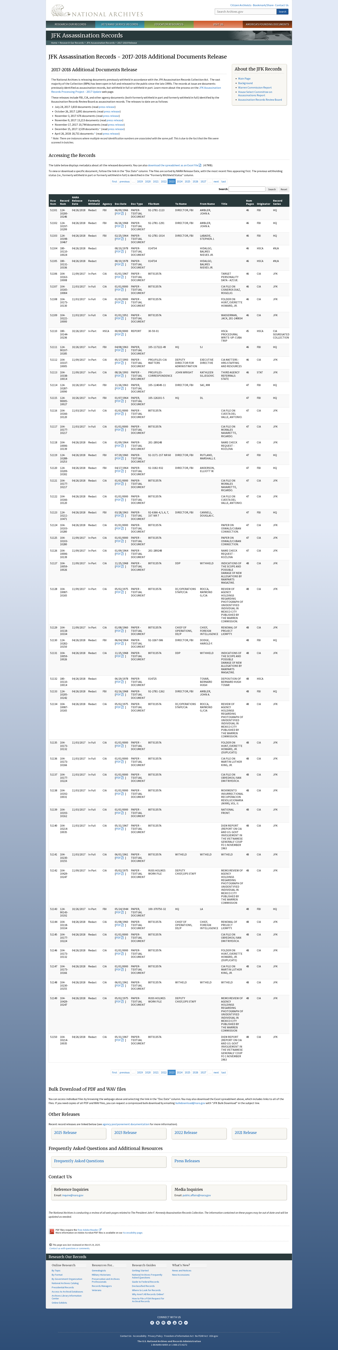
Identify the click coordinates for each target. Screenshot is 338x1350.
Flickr (186, 1323)
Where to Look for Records (146, 1290)
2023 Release (125, 1132)
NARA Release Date (77, 200)
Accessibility (139, 1336)
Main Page (244, 78)
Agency (107, 203)
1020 (148, 181)
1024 (179, 181)
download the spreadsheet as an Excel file (173, 165)
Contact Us (282, 5)
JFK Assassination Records (100, 42)
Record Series (277, 202)
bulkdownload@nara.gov (190, 1103)
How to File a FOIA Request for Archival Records (148, 1300)
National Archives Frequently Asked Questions (147, 1276)
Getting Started (140, 1270)
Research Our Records (70, 24)
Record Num (64, 202)
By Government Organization (67, 1279)
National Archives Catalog (65, 1283)
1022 (164, 181)
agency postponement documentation (125, 1124)
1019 (140, 181)
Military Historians (101, 1274)
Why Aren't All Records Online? (148, 1294)
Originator (263, 203)
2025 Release (65, 1132)
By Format (57, 1274)
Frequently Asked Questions (79, 1161)
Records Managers (102, 1286)
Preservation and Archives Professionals (106, 1280)
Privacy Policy (155, 1336)
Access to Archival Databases (67, 1291)
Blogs (180, 1323)
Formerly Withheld (94, 202)
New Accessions (181, 1274)
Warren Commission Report (255, 87)
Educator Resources (169, 24)
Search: (223, 189)
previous (125, 181)
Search (282, 11)
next (216, 181)
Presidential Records (63, 1287)
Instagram (163, 1323)
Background (245, 83)
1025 (187, 181)
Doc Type (137, 203)
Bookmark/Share (263, 5)
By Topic (56, 1270)
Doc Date (120, 203)
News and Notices (181, 1270)
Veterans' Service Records (119, 24)
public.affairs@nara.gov (197, 1195)
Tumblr (169, 1323)
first (114, 181)
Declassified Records (143, 1286)
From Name (207, 203)
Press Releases (187, 1161)
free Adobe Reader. (88, 1229)
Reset (284, 189)
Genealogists (99, 1270)
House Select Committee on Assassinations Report (255, 93)
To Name (181, 203)
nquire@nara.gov (73, 1195)
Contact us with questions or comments (69, 1248)
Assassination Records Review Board (260, 99)
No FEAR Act (201, 1336)
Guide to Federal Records (145, 1281)
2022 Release (185, 1132)
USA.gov (213, 1336)
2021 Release (246, 1132)
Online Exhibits (59, 1302)
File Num (153, 203)
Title (224, 203)
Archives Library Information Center (67, 1297)
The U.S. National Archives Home (97, 10)
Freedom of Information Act (178, 1336)
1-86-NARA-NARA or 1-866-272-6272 (169, 1344)
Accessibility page (132, 1232)
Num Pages (250, 202)
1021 (156, 181)
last (223, 181)
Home (54, 42)
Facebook (152, 1323)
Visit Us (218, 24)
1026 (195, 181)
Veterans (96, 1290)
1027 (203, 181)
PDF (118, 213)
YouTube (175, 1323)
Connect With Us (169, 1317)
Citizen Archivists (240, 5)
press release (107, 107)
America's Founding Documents (267, 24)
